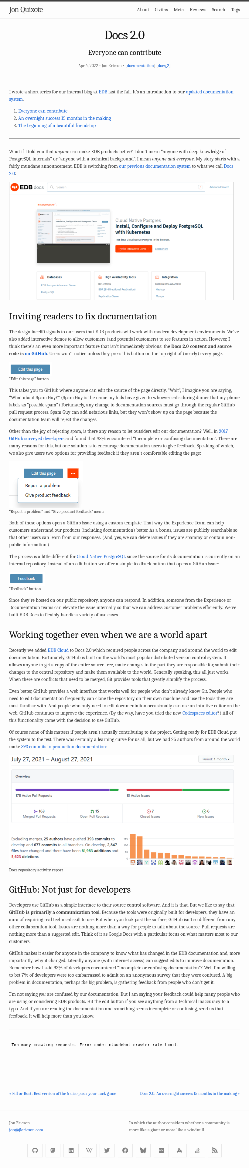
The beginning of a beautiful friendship (57, 125)
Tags (235, 9)
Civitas (161, 9)
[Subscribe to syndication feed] (215, 1150)
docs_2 (163, 65)
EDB (103, 92)
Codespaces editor (199, 713)
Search (218, 9)
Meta (179, 9)
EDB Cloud (58, 650)
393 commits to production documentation (63, 746)
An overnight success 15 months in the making (64, 118)
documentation (140, 65)
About (143, 9)
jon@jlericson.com (26, 1130)
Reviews (198, 9)
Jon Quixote (26, 9)
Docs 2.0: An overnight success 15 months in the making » (190, 1093)
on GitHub (36, 353)
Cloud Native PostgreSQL (101, 556)
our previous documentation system (155, 166)
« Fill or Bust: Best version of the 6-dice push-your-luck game (62, 1093)
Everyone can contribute (42, 111)
